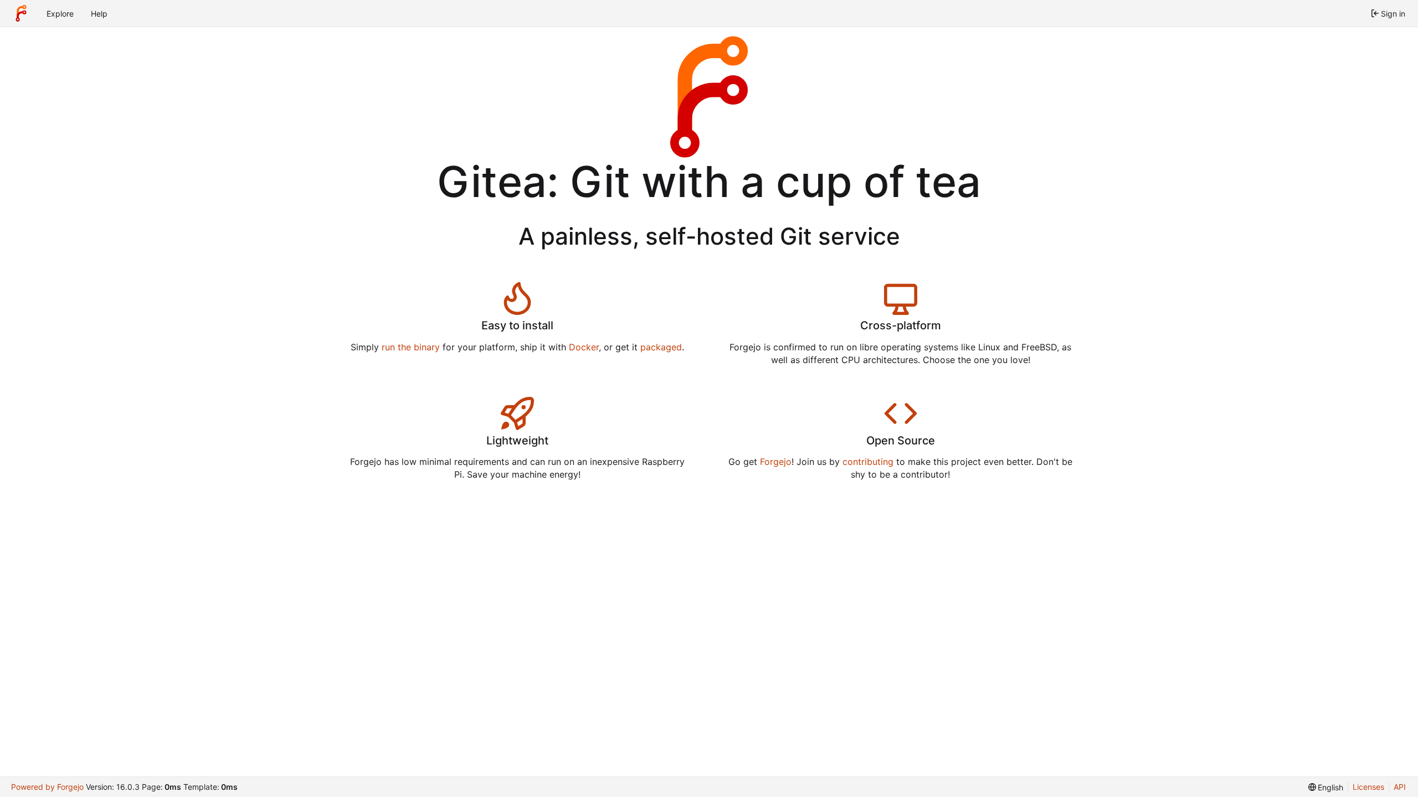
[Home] (21, 13)
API (1400, 786)
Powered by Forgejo (47, 786)
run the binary (411, 347)
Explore (60, 13)
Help (99, 13)
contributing (867, 461)
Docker (584, 347)
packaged (661, 347)
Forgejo (776, 461)
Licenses (1368, 786)
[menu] (1326, 787)
